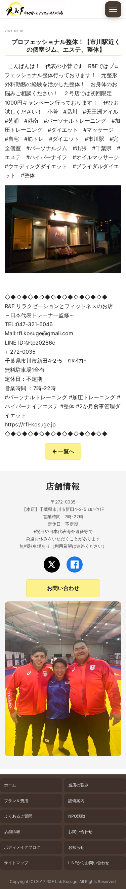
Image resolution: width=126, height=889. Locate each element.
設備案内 (76, 800)
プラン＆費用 (16, 800)
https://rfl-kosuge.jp (30, 424)
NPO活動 (76, 816)
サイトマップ (16, 862)
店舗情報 (12, 831)
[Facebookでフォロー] (75, 564)
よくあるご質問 (18, 816)
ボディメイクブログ (22, 847)
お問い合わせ (63, 588)
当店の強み (78, 784)
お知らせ (76, 847)
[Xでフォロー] (52, 564)
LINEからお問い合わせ (88, 862)
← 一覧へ (63, 451)
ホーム (10, 784)
